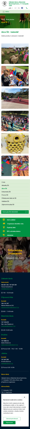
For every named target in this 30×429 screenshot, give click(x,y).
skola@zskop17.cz (6, 289)
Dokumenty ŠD (6, 192)
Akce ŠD (4, 188)
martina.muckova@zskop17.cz (10, 307)
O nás (3, 182)
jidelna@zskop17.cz (7, 363)
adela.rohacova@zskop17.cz (9, 345)
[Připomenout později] (24, 397)
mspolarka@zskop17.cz (8, 326)
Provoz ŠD (5, 195)
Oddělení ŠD (5, 201)
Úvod (2, 19)
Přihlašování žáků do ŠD (9, 198)
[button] (11, 7)
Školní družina (10, 19)
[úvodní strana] (3, 3)
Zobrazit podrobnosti (12, 418)
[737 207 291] (26, 8)
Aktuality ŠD (5, 185)
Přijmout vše (9, 422)
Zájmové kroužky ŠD (8, 204)
